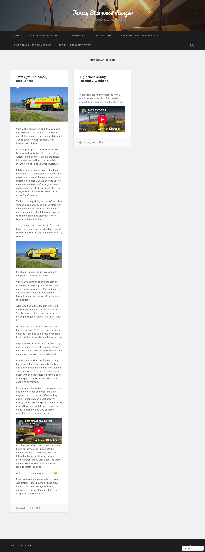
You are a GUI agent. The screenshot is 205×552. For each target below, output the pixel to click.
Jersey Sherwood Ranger (102, 12)
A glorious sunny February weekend (94, 79)
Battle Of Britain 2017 (44, 35)
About (18, 35)
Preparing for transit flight (140, 35)
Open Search (192, 45)
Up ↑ (192, 545)
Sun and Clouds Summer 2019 (32, 45)
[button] (39, 254)
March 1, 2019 (26, 508)
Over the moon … (103, 35)
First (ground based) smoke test (31, 79)
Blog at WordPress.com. (25, 545)
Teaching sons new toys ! (75, 45)
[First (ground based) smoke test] (39, 104)
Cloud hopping (75, 35)
